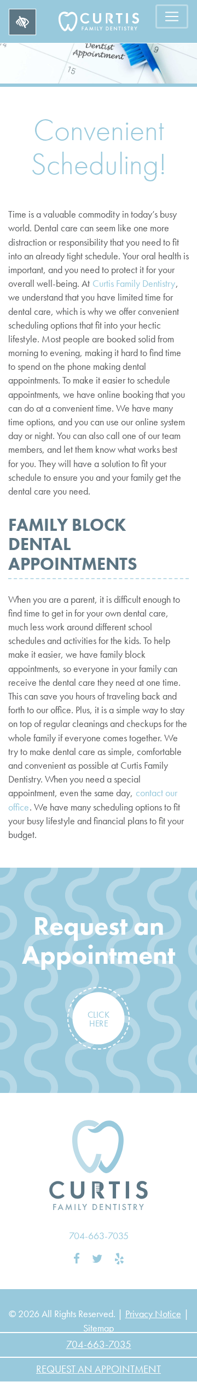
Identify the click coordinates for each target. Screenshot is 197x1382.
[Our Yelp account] (119, 1259)
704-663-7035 (99, 1235)
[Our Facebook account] (76, 1259)
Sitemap (98, 1328)
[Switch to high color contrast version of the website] (22, 22)
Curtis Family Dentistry (133, 283)
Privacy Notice (153, 1313)
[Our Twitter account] (97, 1259)
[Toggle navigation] (171, 16)
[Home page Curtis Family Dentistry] (98, 1165)
